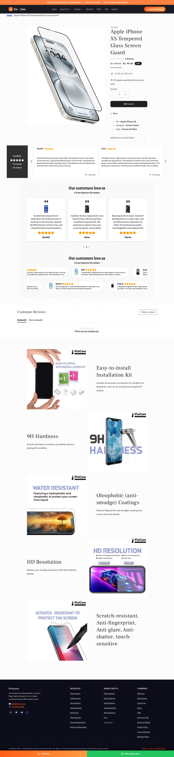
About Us (89, 9)
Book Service (142, 698)
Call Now (45, 754)
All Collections (109, 713)
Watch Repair (75, 703)
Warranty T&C (143, 717)
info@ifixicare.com (18, 704)
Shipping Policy (143, 737)
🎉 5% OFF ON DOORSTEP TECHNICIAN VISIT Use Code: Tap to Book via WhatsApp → (87, 2)
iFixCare (17, 9)
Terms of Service (143, 732)
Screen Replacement (78, 722)
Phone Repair (75, 693)
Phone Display (109, 693)
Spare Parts (65, 9)
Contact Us (141, 703)
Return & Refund (143, 722)
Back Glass (74, 713)
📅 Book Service (155, 9)
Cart (105, 717)
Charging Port (75, 717)
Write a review (148, 312)
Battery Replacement (78, 727)
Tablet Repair (75, 698)
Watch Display (109, 698)
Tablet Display (109, 703)
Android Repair (76, 708)
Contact (115, 9)
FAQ (106, 9)
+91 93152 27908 (17, 707)
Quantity (113, 89)
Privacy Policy (142, 727)
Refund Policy (160, 748)
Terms (151, 748)
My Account (108, 722)
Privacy (145, 748)
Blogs (99, 9)
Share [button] (115, 113)
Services (79, 9)
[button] (128, 138)
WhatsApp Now (132, 754)
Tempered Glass (110, 708)
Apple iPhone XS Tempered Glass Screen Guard (36, 15)
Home (54, 9)
